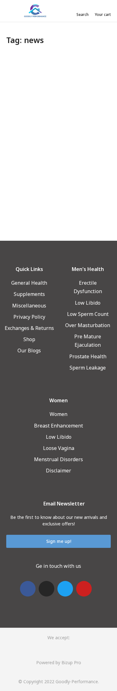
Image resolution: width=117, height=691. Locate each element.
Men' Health (18, 158)
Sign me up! (58, 541)
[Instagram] (46, 589)
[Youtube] (84, 589)
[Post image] (58, 93)
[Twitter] (65, 589)
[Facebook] (28, 589)
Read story (21, 210)
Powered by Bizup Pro (58, 662)
